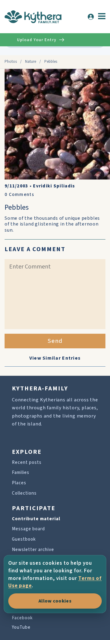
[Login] (91, 17)
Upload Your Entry (36, 40)
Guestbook (24, 539)
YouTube (21, 627)
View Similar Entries (55, 358)
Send (55, 341)
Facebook (22, 618)
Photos (11, 61)
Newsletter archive (33, 549)
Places (19, 483)
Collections (24, 493)
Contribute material (36, 519)
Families (20, 472)
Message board (28, 529)
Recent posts (27, 462)
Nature (30, 61)
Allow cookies (55, 601)
